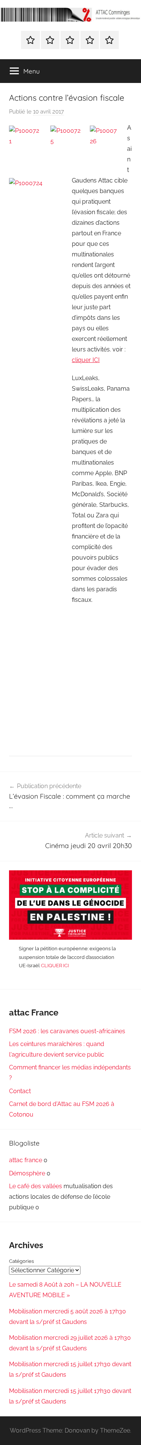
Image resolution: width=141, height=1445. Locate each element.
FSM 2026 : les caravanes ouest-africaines (67, 1031)
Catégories (21, 1261)
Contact (20, 1091)
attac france (25, 1160)
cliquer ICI (86, 360)
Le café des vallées (35, 1186)
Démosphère (27, 1173)
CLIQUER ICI (55, 965)
